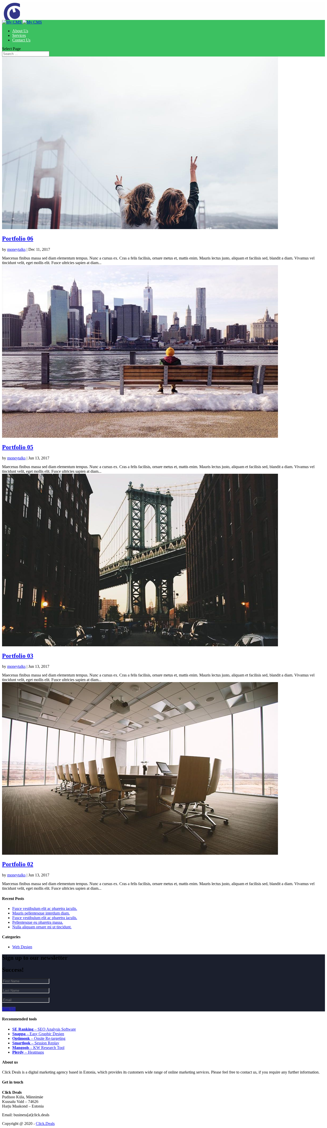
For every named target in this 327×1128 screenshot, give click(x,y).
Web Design (22, 947)
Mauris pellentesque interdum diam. (41, 913)
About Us (20, 31)
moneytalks (16, 249)
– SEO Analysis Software (44, 1029)
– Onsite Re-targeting (38, 1038)
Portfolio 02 (17, 864)
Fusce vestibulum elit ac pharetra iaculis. (44, 908)
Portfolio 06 (17, 238)
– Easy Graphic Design (38, 1034)
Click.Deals (45, 1123)
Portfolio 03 (17, 655)
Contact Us (21, 40)
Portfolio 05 (17, 447)
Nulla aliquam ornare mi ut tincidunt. (42, 927)
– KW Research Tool (38, 1047)
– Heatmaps (28, 1052)
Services (19, 35)
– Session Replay (35, 1043)
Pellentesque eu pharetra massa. (37, 922)
